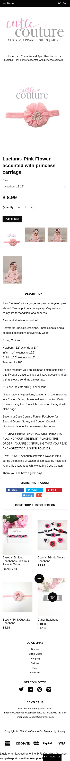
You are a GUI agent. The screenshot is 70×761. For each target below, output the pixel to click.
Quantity (8, 207)
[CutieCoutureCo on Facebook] (30, 690)
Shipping (35, 658)
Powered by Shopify (54, 731)
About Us (35, 672)
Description (33, 293)
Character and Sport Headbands (39, 56)
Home (10, 56)
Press (35, 668)
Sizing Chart (35, 654)
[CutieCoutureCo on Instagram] (48, 690)
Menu (10, 3)
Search (35, 649)
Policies (35, 663)
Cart (64, 3)
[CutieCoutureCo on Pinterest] (39, 690)
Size (5, 180)
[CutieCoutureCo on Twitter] (21, 690)
